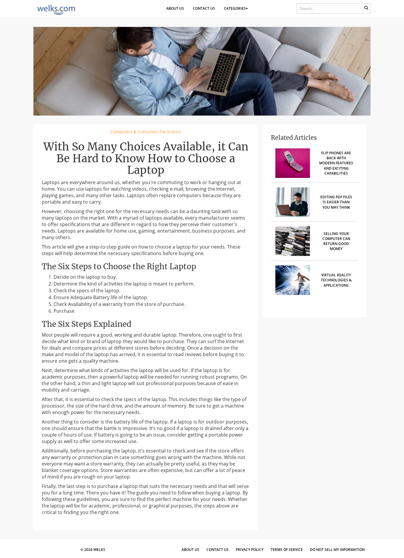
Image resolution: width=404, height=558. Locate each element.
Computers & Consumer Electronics (146, 131)
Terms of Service (287, 549)
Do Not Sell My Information (337, 549)
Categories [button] (235, 8)
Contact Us (204, 8)
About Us (175, 8)
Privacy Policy (250, 549)
